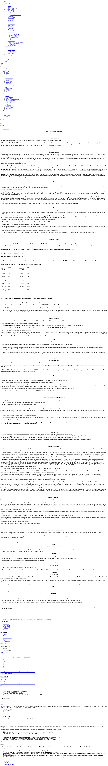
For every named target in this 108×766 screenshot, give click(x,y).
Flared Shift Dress (6, 677)
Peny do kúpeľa (11, 51)
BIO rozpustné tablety (12, 8)
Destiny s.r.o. (27, 657)
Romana (18, 657)
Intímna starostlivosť (12, 21)
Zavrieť (2, 125)
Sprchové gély (11, 48)
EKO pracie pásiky (14, 37)
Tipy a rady (5, 640)
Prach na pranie (13, 33)
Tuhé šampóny (13, 13)
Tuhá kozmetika (11, 11)
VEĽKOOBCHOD (7, 115)
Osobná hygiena (9, 46)
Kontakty (5, 634)
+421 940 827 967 (4, 652)
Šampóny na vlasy (11, 50)
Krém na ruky (11, 19)
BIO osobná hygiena (10, 9)
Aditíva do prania (13, 36)
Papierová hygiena (11, 56)
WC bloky (10, 57)
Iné (8, 59)
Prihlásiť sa (5, 128)
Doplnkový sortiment (10, 55)
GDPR (4, 639)
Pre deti (4, 629)
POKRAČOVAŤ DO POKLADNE (28, 672)
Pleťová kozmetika (11, 10)
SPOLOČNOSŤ (6, 69)
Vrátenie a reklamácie (7, 638)
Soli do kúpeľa (11, 53)
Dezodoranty (10, 20)
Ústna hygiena (11, 25)
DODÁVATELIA (6, 116)
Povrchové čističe (11, 44)
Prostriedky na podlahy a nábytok (14, 43)
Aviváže (9, 38)
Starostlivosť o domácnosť (11, 30)
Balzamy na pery (11, 24)
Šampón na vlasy (11, 17)
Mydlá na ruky (11, 47)
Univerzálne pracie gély (15, 34)
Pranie (9, 4)
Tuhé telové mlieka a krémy (15, 15)
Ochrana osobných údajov (8, 713)
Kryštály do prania (11, 39)
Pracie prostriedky (11, 32)
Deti (6, 54)
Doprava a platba (6, 635)
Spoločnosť (5, 1)
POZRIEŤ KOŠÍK (17, 672)
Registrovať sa (6, 129)
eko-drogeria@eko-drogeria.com (7, 654)
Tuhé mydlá (12, 12)
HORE (1, 704)
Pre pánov (10, 52)
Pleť (9, 23)
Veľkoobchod (5, 60)
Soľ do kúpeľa (11, 27)
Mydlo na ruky (11, 18)
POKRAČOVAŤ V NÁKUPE (6, 672)
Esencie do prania (11, 41)
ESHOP (4, 70)
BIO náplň (10, 26)
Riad (9, 7)
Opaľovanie (10, 28)
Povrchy (9, 6)
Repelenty (10, 29)
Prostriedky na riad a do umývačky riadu (16, 42)
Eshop (4, 2)
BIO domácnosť (9, 3)
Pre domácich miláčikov (13, 45)
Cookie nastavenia (6, 641)
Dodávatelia (5, 61)
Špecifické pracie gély (14, 35)
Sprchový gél (10, 16)
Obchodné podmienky (7, 636)
